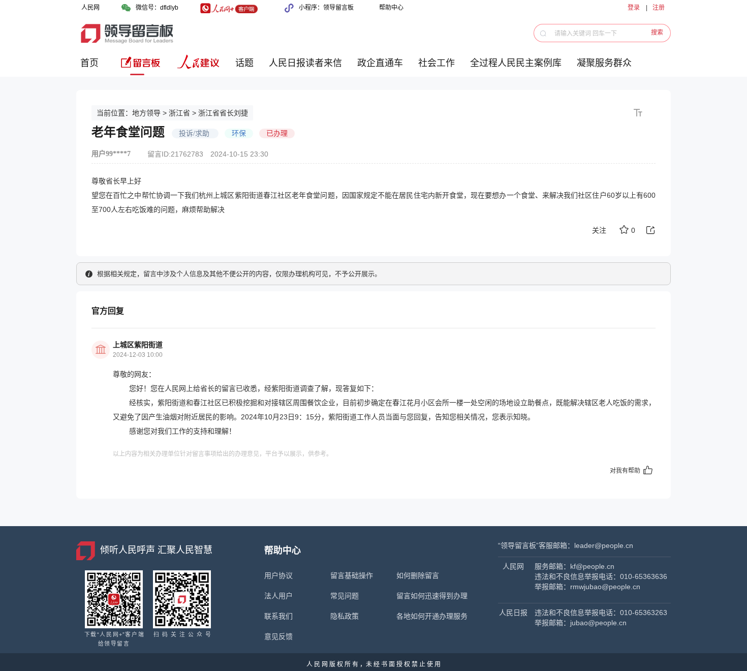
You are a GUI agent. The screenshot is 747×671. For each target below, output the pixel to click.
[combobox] (605, 33)
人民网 (90, 7)
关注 (599, 230)
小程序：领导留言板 (326, 7)
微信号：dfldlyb (157, 7)
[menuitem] (91, 67)
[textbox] (607, 33)
